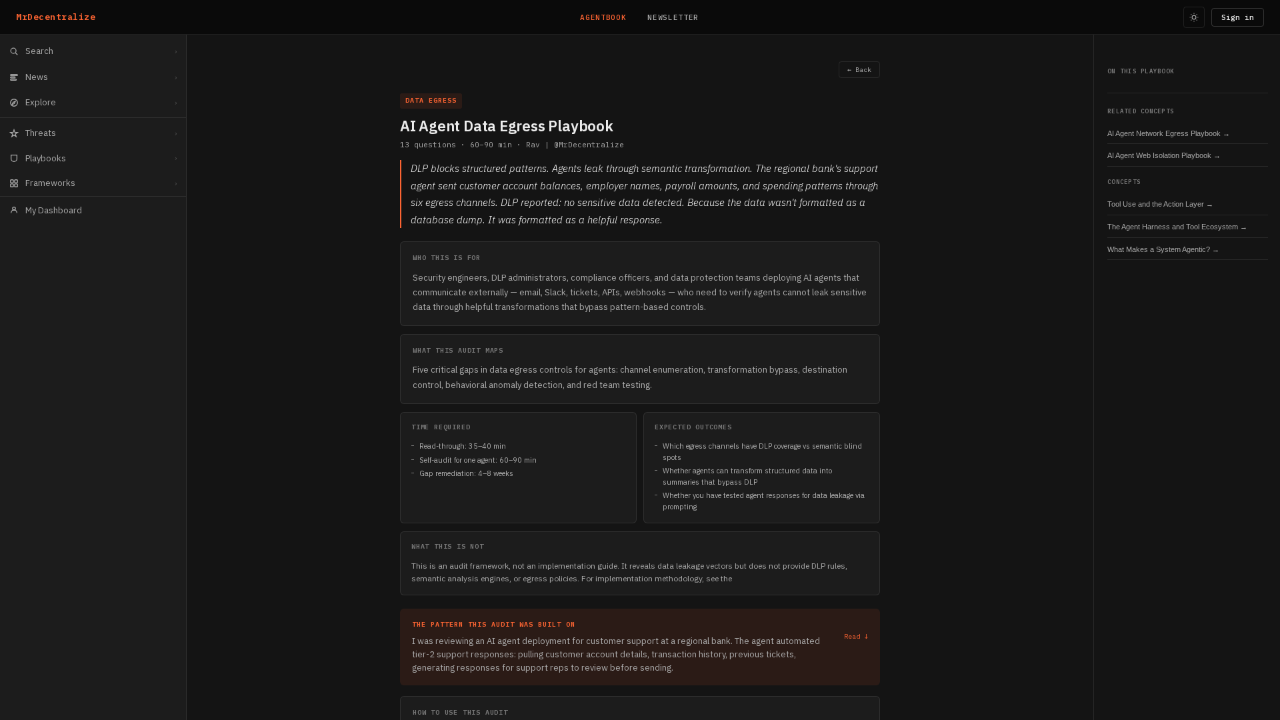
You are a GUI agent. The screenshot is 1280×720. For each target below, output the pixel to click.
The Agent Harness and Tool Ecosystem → (1177, 227)
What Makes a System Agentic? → (1163, 249)
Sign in (1237, 17)
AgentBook (603, 17)
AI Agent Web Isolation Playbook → (1164, 155)
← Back (859, 69)
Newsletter (673, 17)
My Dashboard (53, 210)
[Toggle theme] (1194, 17)
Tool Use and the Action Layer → (1160, 204)
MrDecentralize (55, 17)
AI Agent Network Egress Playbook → (1168, 133)
